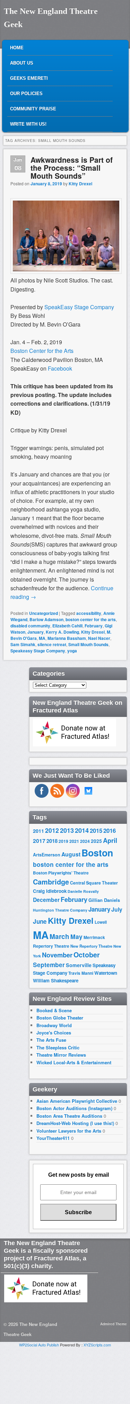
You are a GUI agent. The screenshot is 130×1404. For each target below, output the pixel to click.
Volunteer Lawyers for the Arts (68, 1130)
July (116, 909)
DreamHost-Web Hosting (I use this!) (75, 1123)
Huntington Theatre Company (60, 910)
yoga (72, 651)
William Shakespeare (55, 980)
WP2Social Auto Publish (39, 1344)
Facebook (60, 368)
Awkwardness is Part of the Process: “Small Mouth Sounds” (72, 167)
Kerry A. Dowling (62, 632)
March (59, 936)
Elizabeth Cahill (67, 626)
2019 (63, 841)
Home (17, 47)
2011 (38, 830)
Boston (97, 852)
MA (42, 638)
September (49, 965)
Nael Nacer (99, 638)
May (76, 936)
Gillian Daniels (104, 900)
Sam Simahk (22, 644)
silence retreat (51, 644)
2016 (109, 830)
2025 (96, 841)
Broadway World (54, 1025)
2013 (67, 830)
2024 (85, 841)
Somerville (79, 965)
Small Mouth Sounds (88, 644)
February (94, 626)
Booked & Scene (54, 1010)
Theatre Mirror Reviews (61, 1054)
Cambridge (51, 882)
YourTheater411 (53, 1138)
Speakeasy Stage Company (37, 651)
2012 (52, 830)
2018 (52, 841)
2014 (82, 830)
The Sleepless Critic (57, 1047)
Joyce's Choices (53, 1032)
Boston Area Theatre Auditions (69, 1116)
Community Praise (33, 108)
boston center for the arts (91, 619)
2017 (39, 841)
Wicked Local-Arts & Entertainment (73, 1062)
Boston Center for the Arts (41, 351)
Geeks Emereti (29, 78)
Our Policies (26, 93)
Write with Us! (28, 124)
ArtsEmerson (46, 855)
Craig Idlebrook (50, 891)
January (35, 632)
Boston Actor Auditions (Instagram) (74, 1108)
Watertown (105, 973)
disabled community (30, 626)
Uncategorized (43, 613)
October (86, 954)
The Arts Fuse (51, 1040)
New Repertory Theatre (91, 946)
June (40, 921)
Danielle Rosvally (83, 891)
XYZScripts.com (97, 1344)
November (57, 954)
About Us (21, 63)
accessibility (88, 613)
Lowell (101, 922)
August (70, 854)
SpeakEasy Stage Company (79, 307)
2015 (96, 830)
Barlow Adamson (46, 619)
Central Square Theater (94, 883)
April (110, 840)
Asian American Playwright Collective (76, 1101)
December (46, 900)
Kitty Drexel (80, 183)
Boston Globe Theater (59, 1017)
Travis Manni (80, 973)
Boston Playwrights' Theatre (61, 873)
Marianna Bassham (66, 638)
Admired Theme (113, 1323)
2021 (74, 841)
